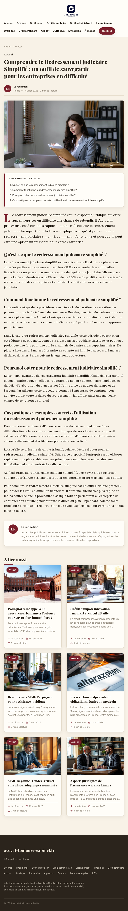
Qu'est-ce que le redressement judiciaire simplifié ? (40, 185)
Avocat (45, 30)
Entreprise (74, 30)
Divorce (21, 23)
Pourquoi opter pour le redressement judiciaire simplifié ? (44, 195)
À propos (89, 30)
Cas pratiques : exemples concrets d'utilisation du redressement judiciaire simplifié (58, 200)
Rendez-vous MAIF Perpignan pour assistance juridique (30, 699)
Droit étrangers (28, 30)
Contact (107, 31)
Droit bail (9, 30)
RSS (94, 873)
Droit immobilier (56, 23)
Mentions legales (79, 873)
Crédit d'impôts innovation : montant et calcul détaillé (90, 611)
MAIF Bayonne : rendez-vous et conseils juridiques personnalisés (32, 783)
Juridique (59, 30)
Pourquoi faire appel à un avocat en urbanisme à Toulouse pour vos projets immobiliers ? (31, 613)
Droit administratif (81, 23)
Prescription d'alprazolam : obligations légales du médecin (93, 699)
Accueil (8, 23)
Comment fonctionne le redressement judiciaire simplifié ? (44, 190)
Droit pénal (36, 23)
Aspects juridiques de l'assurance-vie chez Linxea (90, 783)
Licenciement (104, 23)
